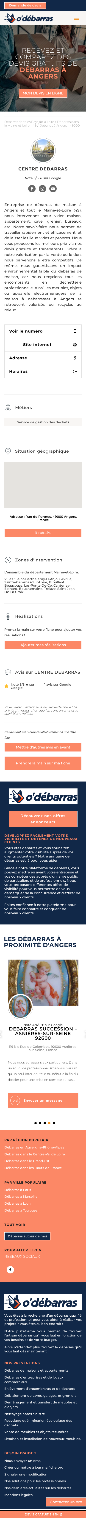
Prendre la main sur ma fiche (43, 763)
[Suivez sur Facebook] (32, 188)
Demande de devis (25, 5)
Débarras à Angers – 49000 (59, 125)
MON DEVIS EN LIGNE (43, 93)
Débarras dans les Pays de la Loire (29, 122)
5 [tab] (54, 1123)
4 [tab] (49, 1123)
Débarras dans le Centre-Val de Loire (34, 1154)
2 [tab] (40, 1123)
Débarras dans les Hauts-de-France (33, 1168)
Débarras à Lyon (17, 1203)
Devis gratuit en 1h (42, 1514)
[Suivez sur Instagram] (42, 188)
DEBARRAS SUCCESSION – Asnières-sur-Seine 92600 (43, 1033)
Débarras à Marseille (21, 1196)
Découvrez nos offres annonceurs (43, 819)
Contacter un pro (66, 1502)
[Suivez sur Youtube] (53, 188)
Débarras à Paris (17, 1190)
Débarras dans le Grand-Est (26, 1161)
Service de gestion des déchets (43, 422)
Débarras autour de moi (27, 1236)
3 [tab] (45, 1123)
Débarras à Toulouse (20, 1210)
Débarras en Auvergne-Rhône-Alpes (34, 1147)
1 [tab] (35, 1123)
